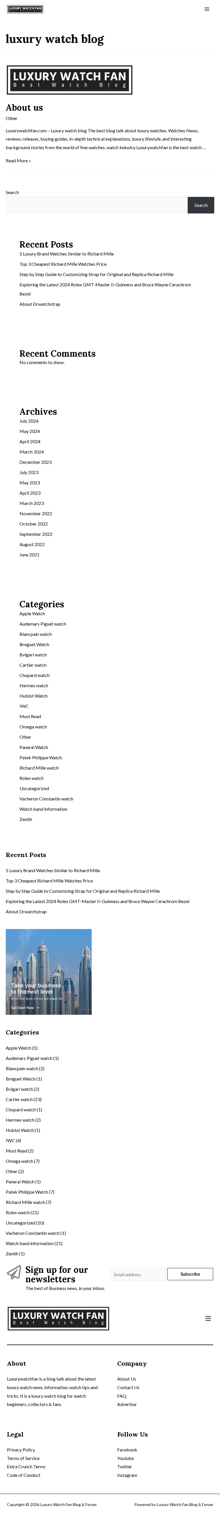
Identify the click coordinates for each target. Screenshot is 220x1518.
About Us (126, 1378)
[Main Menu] (207, 9)
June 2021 (29, 554)
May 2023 (29, 482)
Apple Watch (32, 613)
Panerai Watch (33, 747)
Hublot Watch (33, 695)
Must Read (30, 716)
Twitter (124, 1466)
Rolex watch (31, 778)
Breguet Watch (34, 644)
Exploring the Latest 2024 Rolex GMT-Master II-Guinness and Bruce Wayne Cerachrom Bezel (97, 901)
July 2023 (28, 472)
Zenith (25, 819)
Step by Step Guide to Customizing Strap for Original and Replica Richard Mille (96, 274)
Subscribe (190, 1274)
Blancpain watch (35, 634)
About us (24, 107)
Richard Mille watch (39, 767)
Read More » (18, 160)
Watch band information (43, 809)
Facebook (127, 1449)
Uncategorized (34, 788)
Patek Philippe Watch (40, 757)
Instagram (127, 1475)
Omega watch (33, 726)
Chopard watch (34, 675)
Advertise (126, 1404)
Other (11, 118)
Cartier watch (32, 665)
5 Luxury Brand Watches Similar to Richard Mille (66, 253)
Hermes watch (33, 685)
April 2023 (29, 493)
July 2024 (28, 421)
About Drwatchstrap (39, 304)
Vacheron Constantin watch (46, 798)
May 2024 (29, 431)
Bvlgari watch (33, 654)
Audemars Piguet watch (42, 623)
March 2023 (31, 503)
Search (12, 192)
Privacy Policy (21, 1449)
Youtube (125, 1458)
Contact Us (128, 1387)
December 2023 (35, 462)
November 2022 (35, 513)
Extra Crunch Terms (26, 1466)
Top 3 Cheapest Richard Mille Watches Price (63, 264)
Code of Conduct (23, 1475)
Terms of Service (23, 1458)
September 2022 (35, 534)
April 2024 (29, 441)
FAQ (121, 1396)
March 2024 (31, 451)
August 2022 (32, 544)
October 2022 (33, 523)
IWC (24, 706)
